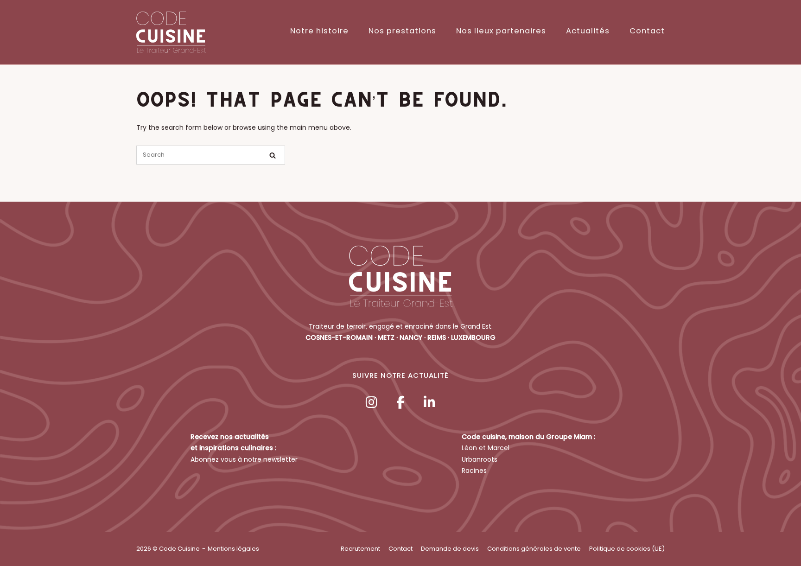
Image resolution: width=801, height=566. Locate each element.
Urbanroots (479, 459)
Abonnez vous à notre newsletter (244, 459)
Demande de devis (450, 548)
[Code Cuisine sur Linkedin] (430, 402)
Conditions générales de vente (534, 548)
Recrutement (360, 548)
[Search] (272, 155)
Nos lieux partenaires (501, 30)
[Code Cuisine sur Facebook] (400, 402)
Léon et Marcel (485, 447)
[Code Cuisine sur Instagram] (371, 402)
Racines (474, 470)
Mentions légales (233, 548)
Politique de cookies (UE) (627, 548)
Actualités (588, 30)
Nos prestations (402, 30)
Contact (647, 30)
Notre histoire (319, 30)
